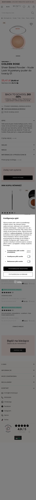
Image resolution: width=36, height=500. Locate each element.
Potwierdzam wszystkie (18, 268)
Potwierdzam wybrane (18, 274)
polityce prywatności (16, 233)
